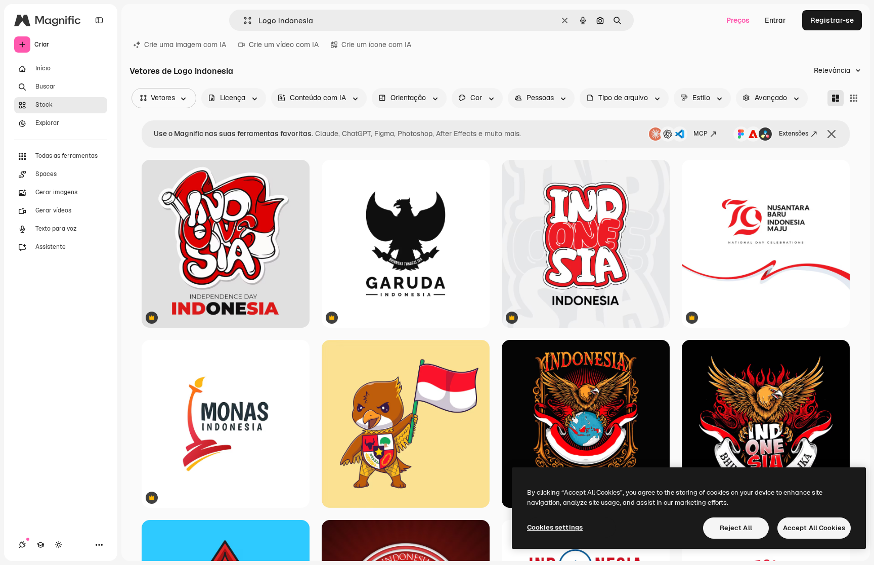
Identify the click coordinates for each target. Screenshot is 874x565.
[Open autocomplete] (243, 20)
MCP (700, 133)
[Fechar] (831, 134)
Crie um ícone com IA (376, 44)
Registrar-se (832, 20)
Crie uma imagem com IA (185, 44)
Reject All (736, 528)
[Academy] (40, 545)
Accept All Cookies (814, 528)
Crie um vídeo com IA (284, 44)
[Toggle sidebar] (99, 20)
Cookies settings (555, 527)
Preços (738, 20)
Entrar (775, 20)
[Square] (854, 98)
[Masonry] (835, 98)
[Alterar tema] (59, 545)
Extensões (793, 133)
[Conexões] (22, 545)
